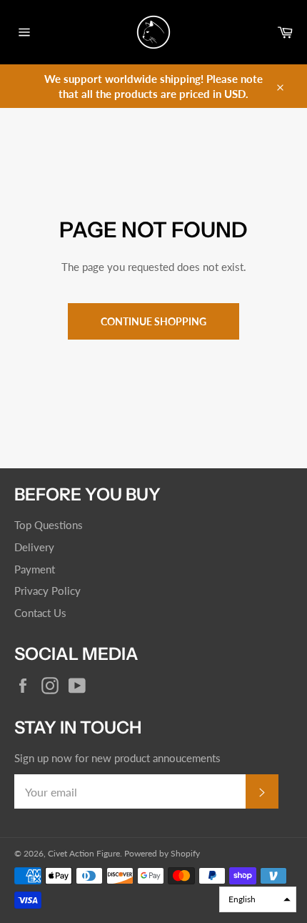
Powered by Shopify (162, 853)
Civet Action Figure (84, 853)
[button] (257, 899)
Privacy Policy (47, 590)
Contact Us (40, 612)
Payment (34, 569)
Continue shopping (153, 321)
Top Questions (48, 524)
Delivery (34, 547)
